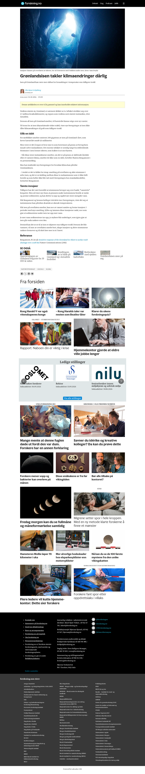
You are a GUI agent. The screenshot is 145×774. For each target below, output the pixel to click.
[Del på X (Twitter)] (25, 273)
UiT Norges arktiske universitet (105, 729)
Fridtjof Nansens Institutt (32, 713)
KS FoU (26, 738)
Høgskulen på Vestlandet (32, 729)
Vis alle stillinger (72, 398)
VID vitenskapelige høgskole (104, 757)
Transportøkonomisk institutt (105, 727)
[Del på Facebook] (21, 273)
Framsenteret (28, 710)
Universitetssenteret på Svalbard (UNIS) (108, 749)
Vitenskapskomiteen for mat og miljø (107, 760)
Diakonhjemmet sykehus (32, 692)
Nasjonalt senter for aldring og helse (71, 707)
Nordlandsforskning (66, 725)
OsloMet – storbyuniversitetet (69, 759)
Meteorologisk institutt (31, 748)
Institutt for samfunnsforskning (34, 735)
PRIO (97, 686)
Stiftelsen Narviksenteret (103, 716)
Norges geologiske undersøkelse (70, 736)
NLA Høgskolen (65, 683)
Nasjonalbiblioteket (66, 699)
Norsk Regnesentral (66, 745)
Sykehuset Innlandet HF (103, 721)
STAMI (97, 710)
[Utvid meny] (123, 3)
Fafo (25, 699)
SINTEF (97, 699)
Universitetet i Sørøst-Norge (104, 746)
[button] (24, 381)
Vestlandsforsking (101, 752)
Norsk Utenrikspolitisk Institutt (70, 750)
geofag (40, 269)
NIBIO (26, 754)
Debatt (95, 3)
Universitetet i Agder (102, 732)
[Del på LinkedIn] (28, 273)
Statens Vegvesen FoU (102, 713)
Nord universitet (65, 723)
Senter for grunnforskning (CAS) (105, 702)
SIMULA (98, 697)
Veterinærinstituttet (101, 754)
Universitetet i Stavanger (103, 743)
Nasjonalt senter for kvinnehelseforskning (73, 712)
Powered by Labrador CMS (72, 769)
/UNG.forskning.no (103, 628)
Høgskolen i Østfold (30, 724)
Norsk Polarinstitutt (66, 742)
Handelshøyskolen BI (30, 716)
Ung (102, 3)
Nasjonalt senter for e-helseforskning (72, 709)
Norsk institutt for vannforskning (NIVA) (73, 756)
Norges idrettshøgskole (67, 739)
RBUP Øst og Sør (100, 689)
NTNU (62, 696)
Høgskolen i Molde (30, 721)
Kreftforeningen (29, 741)
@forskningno (102, 619)
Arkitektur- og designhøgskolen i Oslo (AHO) (38, 686)
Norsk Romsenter (65, 748)
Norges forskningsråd (67, 734)
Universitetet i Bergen (102, 735)
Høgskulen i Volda (29, 727)
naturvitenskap (28, 269)
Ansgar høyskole (29, 683)
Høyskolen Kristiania (30, 732)
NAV (25, 751)
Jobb (116, 3)
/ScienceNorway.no (103, 632)
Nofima (62, 720)
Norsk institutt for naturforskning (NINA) (73, 753)
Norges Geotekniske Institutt (69, 728)
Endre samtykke (31, 671)
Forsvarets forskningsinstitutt (33, 707)
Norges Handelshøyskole (68, 731)
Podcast (109, 3)
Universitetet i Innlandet (103, 738)
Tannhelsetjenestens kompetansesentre (108, 724)
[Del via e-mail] (32, 273)
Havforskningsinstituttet (32, 718)
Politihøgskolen (100, 683)
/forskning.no (101, 624)
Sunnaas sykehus (100, 718)
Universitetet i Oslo (101, 741)
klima (48, 269)
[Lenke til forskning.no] (54, 2)
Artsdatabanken (29, 689)
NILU (25, 761)
